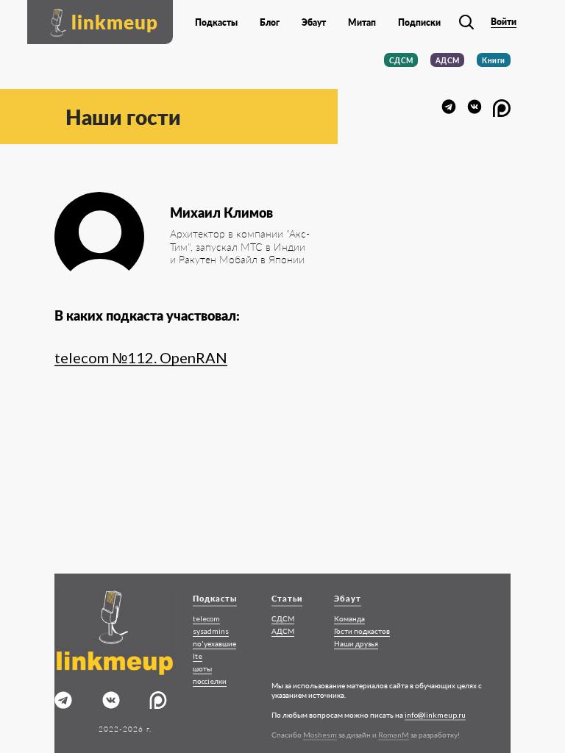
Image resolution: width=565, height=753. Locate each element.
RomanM (393, 734)
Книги (493, 60)
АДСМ (448, 60)
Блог (270, 23)
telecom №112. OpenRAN (140, 357)
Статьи (286, 598)
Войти (503, 22)
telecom (206, 618)
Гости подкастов (362, 631)
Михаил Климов (221, 212)
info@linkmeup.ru (435, 714)
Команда (349, 618)
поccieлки (210, 681)
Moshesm (320, 734)
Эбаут (314, 23)
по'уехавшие (214, 643)
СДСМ (401, 60)
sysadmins (211, 631)
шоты (202, 668)
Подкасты (216, 23)
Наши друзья (356, 643)
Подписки (419, 23)
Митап (362, 23)
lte (197, 656)
